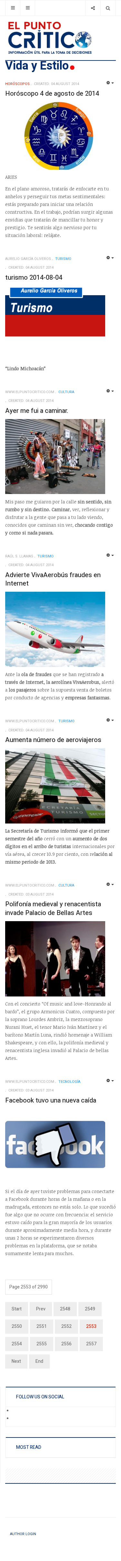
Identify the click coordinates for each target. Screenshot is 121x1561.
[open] (12, 8)
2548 (65, 1309)
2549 (90, 1309)
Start (17, 1309)
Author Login (23, 1534)
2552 (66, 1326)
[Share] (92, 8)
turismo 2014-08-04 (33, 277)
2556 (66, 1343)
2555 (41, 1343)
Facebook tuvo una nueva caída (50, 1100)
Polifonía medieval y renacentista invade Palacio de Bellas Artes (53, 908)
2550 (17, 1326)
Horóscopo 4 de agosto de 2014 (52, 93)
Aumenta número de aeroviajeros (53, 740)
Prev (40, 1309)
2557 (91, 1343)
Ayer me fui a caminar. (36, 410)
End (39, 1361)
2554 (17, 1343)
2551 (41, 1326)
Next (16, 1361)
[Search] (108, 8)
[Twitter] (16, 1418)
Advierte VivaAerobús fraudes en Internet (53, 579)
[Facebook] (16, 1411)
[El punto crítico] (60, 38)
